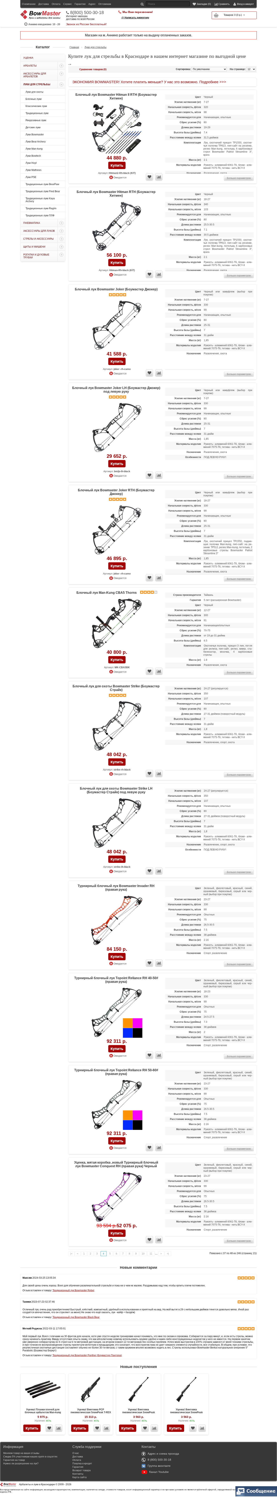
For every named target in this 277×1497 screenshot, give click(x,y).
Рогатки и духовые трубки (36, 256)
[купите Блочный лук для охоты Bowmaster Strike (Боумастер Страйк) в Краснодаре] (116, 726)
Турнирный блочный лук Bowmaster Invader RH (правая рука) (116, 887)
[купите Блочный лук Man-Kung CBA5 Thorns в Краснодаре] (116, 623)
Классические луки (36, 106)
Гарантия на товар (14, 1460)
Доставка (43, 4)
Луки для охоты (34, 92)
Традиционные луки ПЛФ (40, 215)
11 (151, 1253)
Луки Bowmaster (35, 134)
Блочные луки (34, 99)
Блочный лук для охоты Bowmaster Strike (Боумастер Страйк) (116, 688)
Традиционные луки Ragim (41, 208)
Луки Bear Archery (36, 141)
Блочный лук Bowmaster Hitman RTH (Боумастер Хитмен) (116, 193)
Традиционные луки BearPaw (42, 184)
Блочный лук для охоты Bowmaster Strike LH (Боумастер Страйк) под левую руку (116, 790)
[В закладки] (49, 1428)
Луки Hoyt (31, 163)
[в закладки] (149, 177)
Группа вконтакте (159, 1465)
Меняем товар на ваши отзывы (21, 1453)
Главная (74, 47)
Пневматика (31, 223)
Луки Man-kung (34, 148)
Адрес (92, 4)
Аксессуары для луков (39, 231)
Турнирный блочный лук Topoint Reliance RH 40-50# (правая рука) (116, 979)
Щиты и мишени (34, 246)
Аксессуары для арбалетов (34, 75)
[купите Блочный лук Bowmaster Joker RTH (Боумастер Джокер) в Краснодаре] (116, 530)
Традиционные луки (37, 113)
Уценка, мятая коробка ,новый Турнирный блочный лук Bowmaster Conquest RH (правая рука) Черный (116, 1164)
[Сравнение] (58, 1428)
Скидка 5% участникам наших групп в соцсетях (30, 1456)
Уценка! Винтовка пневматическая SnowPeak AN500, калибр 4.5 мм (138, 1412)
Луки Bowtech (33, 155)
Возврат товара (81, 1470)
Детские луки (33, 127)
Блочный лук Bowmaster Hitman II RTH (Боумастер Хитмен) (116, 96)
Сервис (67, 4)
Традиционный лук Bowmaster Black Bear (76, 1317)
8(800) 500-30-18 (87, 12)
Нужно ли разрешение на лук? (21, 1463)
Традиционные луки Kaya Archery (40, 200)
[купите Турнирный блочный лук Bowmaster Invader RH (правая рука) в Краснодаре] (116, 920)
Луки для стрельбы (36, 84)
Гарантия (77, 1467)
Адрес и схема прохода (163, 1453)
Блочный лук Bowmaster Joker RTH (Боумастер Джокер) (116, 492)
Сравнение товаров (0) (92, 69)
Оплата (56, 4)
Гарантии (80, 4)
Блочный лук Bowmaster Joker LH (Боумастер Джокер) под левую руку (116, 389)
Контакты (77, 1473)
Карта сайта (79, 1477)
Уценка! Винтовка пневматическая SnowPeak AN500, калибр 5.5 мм (186, 1412)
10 (143, 1253)
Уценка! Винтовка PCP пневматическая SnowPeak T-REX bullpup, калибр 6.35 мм (91, 1412)
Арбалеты (30, 65)
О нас (75, 1453)
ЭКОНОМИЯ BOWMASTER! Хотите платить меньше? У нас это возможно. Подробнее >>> (149, 82)
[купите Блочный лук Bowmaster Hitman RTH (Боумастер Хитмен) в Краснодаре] (116, 226)
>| (168, 1253)
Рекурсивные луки (36, 120)
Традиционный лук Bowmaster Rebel (73, 1290)
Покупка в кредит (82, 1463)
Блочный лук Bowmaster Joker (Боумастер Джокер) (116, 289)
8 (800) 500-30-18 (159, 1459)
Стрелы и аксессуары (38, 238)
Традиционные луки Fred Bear (43, 191)
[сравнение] (158, 177)
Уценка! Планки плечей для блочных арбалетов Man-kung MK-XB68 (43, 1412)
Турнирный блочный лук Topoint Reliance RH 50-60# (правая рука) (116, 1072)
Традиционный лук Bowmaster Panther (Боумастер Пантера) (87, 1355)
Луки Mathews (33, 170)
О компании (28, 4)
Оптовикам (104, 4)
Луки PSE (31, 177)
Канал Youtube (159, 1471)
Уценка (28, 57)
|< (71, 1253)
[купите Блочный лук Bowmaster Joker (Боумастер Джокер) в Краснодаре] (116, 325)
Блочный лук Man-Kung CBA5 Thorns (106, 592)
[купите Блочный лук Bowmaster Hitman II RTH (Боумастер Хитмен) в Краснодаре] (116, 129)
